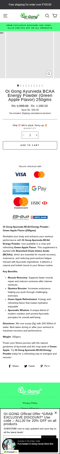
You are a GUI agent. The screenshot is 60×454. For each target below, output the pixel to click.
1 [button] (18, 85)
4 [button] (26, 85)
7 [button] (34, 85)
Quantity (30, 128)
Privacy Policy (30, 403)
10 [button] (42, 85)
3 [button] (24, 85)
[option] (30, 27)
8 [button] (37, 85)
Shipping (26, 113)
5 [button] (29, 85)
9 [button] (40, 85)
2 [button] (21, 85)
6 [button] (32, 85)
